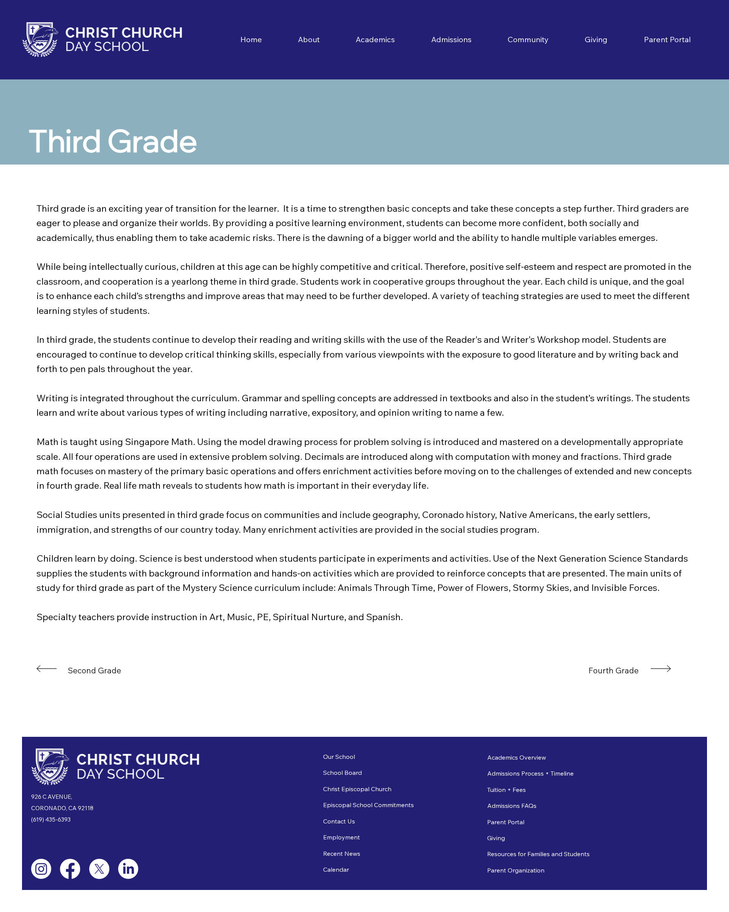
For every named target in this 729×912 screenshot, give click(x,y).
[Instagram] (41, 869)
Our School (339, 756)
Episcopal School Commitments (368, 805)
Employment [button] (341, 837)
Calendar (336, 869)
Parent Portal (505, 822)
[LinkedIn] (128, 869)
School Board (342, 772)
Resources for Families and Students (538, 854)
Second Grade (94, 670)
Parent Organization (515, 870)
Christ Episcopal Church (357, 789)
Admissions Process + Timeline (530, 773)
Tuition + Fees (506, 789)
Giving (496, 838)
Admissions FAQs (511, 805)
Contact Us (339, 821)
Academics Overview (516, 757)
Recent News (341, 853)
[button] (308, 39)
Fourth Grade (614, 670)
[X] (99, 869)
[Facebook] (70, 869)
